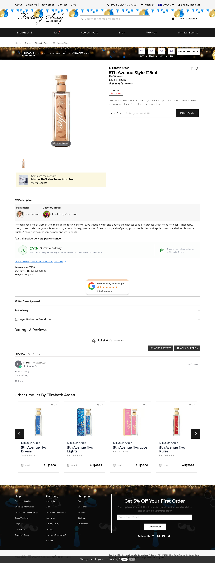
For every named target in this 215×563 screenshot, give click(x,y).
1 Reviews (128, 83)
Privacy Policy (52, 523)
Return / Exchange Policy (26, 512)
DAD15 (30, 53)
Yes (124, 559)
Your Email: (117, 113)
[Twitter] (197, 68)
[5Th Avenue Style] (23, 163)
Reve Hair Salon (22, 535)
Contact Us (20, 529)
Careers (49, 540)
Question (34, 354)
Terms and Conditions (56, 512)
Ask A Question (189, 348)
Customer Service (23, 501)
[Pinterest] (163, 536)
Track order (47, 4)
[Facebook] (192, 68)
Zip (79, 501)
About (18, 4)
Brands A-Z (24, 32)
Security (50, 529)
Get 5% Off (155, 526)
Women (151, 32)
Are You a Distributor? (56, 535)
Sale (56, 32)
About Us (50, 501)
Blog (73, 4)
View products (39, 183)
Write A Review (162, 348)
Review (20, 354)
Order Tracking (21, 518)
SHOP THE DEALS (188, 51)
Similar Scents (188, 32)
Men (122, 32)
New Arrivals (89, 32)
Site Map (81, 518)
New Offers (83, 523)
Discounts (82, 507)
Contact (62, 4)
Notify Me (188, 113)
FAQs (17, 523)
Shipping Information (24, 507)
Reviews (81, 512)
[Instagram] (158, 536)
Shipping (31, 4)
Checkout (191, 18)
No (132, 559)
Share (20, 381)
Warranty (50, 518)
